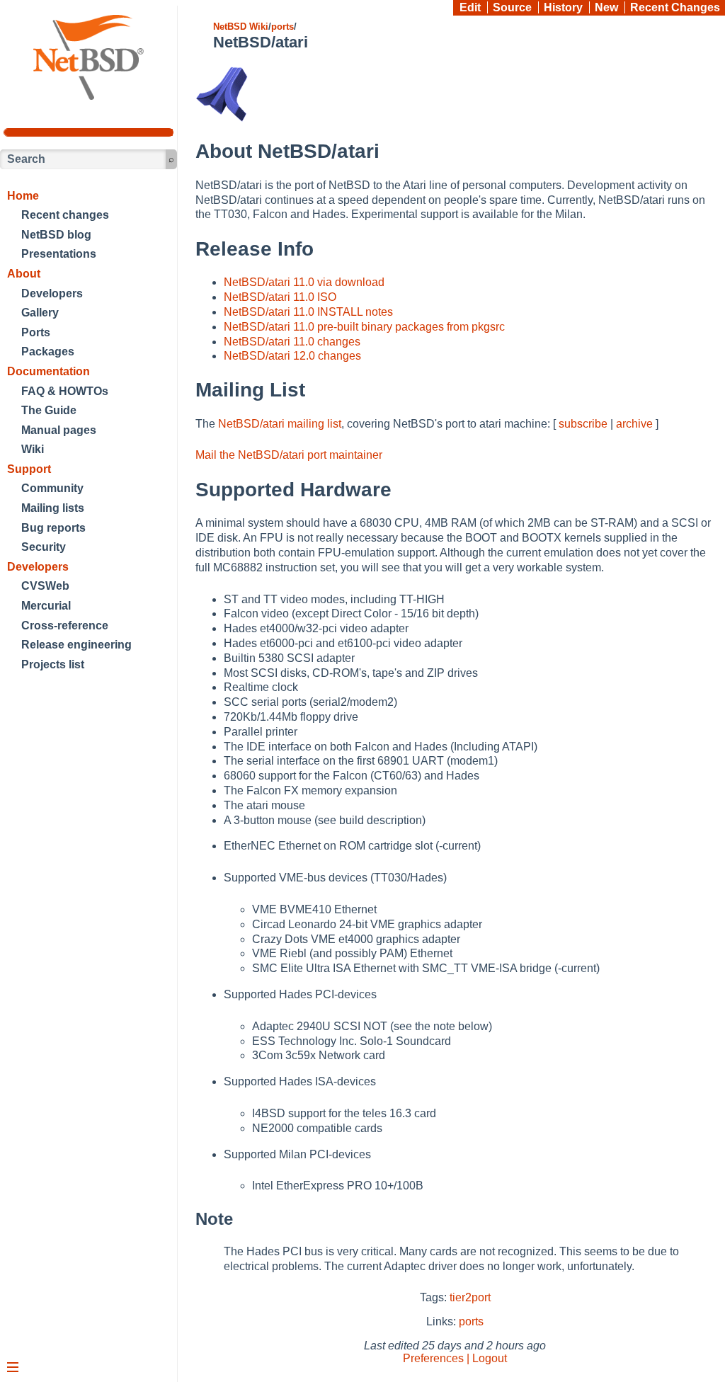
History (563, 7)
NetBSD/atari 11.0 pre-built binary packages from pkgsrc (364, 327)
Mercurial (46, 606)
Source (512, 7)
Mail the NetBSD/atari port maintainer (288, 455)
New (606, 7)
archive (634, 424)
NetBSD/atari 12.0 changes (292, 356)
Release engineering (76, 645)
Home (23, 196)
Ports (35, 332)
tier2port (470, 1297)
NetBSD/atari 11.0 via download (304, 282)
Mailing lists (52, 508)
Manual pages (58, 430)
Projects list (52, 664)
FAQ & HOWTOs (64, 391)
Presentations (58, 254)
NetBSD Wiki (240, 26)
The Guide (48, 410)
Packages (47, 352)
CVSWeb (45, 586)
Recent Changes (675, 7)
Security (43, 547)
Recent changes (65, 215)
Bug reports (53, 528)
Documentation (48, 371)
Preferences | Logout (455, 1358)
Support (29, 469)
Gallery (40, 313)
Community (52, 488)
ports (282, 26)
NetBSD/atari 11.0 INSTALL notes (308, 312)
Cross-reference (64, 625)
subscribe (583, 424)
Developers (52, 293)
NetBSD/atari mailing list (279, 424)
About (23, 274)
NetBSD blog (56, 235)
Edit (470, 7)
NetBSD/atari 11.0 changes (292, 342)
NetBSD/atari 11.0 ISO (280, 297)
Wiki (32, 449)
